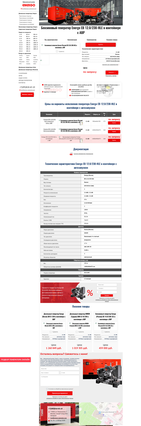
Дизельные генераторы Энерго (28, 13)
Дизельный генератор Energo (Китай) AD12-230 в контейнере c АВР (53, 316)
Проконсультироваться (60, 393)
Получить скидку (111, 76)
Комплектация (72, 40)
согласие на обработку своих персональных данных (107, 300)
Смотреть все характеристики (110, 64)
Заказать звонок (27, 94)
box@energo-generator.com (29, 8)
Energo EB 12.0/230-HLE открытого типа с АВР (50, 121)
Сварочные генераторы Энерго (28, 29)
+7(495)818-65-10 (27, 87)
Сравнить (61, 51)
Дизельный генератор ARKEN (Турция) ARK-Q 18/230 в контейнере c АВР (80, 316)
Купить (114, 123)
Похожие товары (111, 40)
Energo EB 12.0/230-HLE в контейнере (49, 130)
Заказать (111, 72)
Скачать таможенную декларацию (83, 154)
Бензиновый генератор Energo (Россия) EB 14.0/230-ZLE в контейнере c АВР (105, 316)
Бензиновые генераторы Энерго (28, 27)
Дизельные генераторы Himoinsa (28, 69)
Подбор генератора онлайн (15, 360)
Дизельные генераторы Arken (27, 67)
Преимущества (91, 40)
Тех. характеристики (51, 40)
